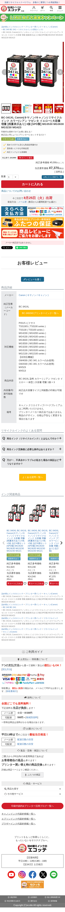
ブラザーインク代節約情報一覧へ (19, 823)
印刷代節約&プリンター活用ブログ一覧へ (32, 806)
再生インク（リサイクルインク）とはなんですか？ (33, 438)
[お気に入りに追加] (25, 583)
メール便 (22, 202)
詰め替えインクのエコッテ (12, 27)
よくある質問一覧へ (32, 477)
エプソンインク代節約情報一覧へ (19, 818)
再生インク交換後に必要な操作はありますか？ (30, 449)
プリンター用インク (33, 27)
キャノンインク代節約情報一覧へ (19, 814)
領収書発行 (11, 691)
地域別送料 (31, 717)
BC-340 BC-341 (9, 29)
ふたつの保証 (34, 775)
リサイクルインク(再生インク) (30, 29)
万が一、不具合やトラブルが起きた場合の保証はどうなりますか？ (33, 462)
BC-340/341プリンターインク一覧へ (40, 313)
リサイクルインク (51, 618)
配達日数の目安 (25, 739)
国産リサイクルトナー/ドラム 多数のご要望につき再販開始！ (32, 2)
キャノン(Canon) (51, 27)
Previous (5, 72)
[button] (3, 543)
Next (60, 72)
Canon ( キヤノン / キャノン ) (34, 295)
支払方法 (6, 669)
